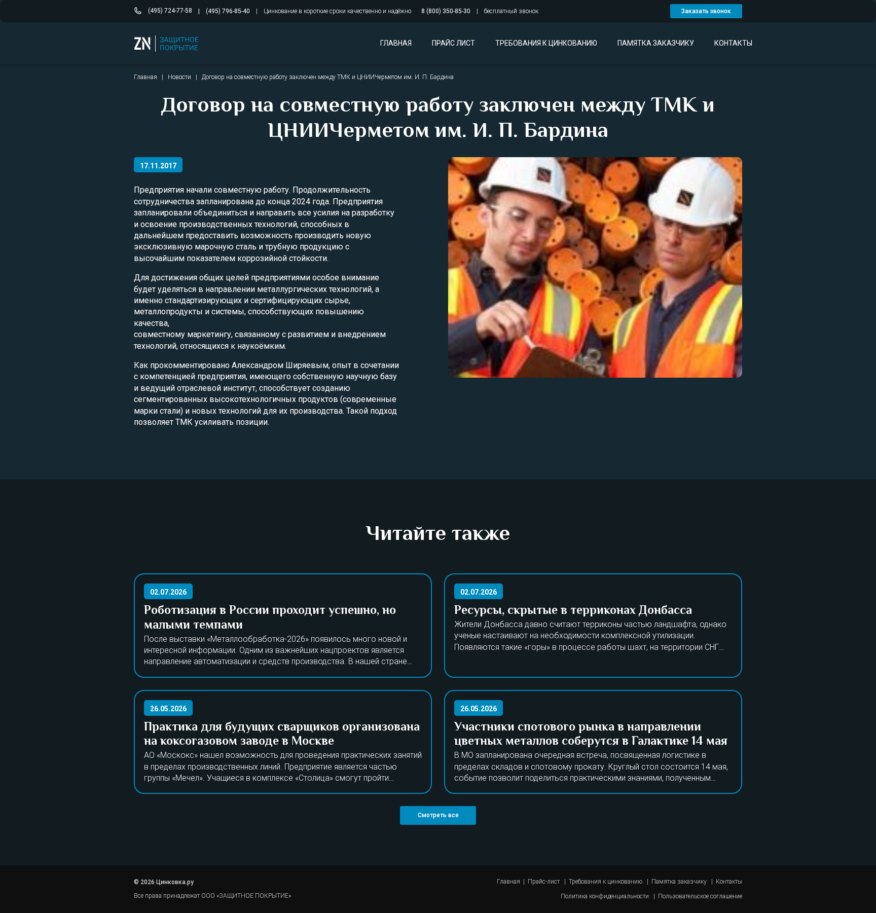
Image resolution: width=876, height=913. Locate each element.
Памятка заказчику (679, 881)
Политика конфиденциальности (605, 896)
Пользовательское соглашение (700, 896)
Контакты (729, 881)
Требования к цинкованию (605, 881)
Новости (179, 77)
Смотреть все (438, 815)
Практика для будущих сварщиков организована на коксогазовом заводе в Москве (282, 735)
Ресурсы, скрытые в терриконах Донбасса (573, 611)
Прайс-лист (544, 881)
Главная (145, 77)
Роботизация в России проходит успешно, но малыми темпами (270, 618)
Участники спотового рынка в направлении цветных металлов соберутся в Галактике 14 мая (590, 735)
